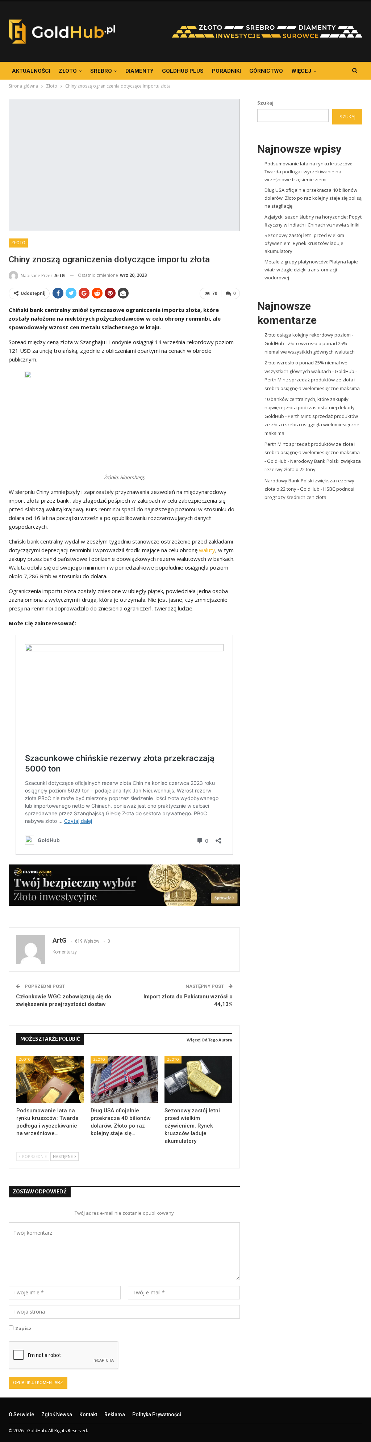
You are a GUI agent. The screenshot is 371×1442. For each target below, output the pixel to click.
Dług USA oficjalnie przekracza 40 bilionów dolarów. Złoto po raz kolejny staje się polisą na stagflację (313, 198)
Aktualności (31, 71)
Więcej (301, 71)
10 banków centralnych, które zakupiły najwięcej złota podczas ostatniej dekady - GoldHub (310, 407)
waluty (207, 550)
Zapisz (23, 1328)
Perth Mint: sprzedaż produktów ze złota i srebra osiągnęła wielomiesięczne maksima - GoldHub (312, 452)
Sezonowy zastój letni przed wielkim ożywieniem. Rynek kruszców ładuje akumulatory (304, 243)
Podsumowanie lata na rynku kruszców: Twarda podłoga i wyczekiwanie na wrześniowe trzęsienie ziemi (308, 171)
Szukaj (265, 103)
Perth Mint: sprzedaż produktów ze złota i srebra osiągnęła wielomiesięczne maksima (311, 424)
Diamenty (139, 71)
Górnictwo (266, 71)
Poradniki (226, 71)
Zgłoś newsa (56, 1414)
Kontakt (88, 1414)
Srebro (101, 71)
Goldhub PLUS (183, 71)
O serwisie (21, 1414)
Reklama (114, 1414)
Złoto (68, 71)
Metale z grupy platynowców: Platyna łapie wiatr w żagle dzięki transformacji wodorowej (311, 269)
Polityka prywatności (156, 1414)
